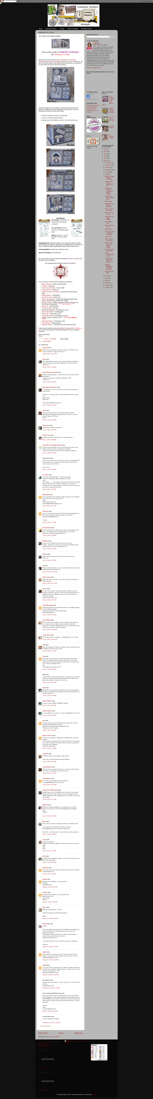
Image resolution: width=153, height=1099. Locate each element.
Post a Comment (45, 1026)
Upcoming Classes (50, 28)
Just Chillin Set (64, 60)
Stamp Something (47, 321)
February (108, 285)
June (106, 275)
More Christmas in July (109, 213)
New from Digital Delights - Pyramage (109, 178)
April (106, 280)
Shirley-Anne (46, 577)
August (107, 172)
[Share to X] (64, 339)
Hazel (44, 359)
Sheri (44, 687)
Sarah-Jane (45, 425)
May (106, 278)
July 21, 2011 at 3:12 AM (49, 405)
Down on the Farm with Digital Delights (108, 245)
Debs (44, 856)
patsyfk (44, 879)
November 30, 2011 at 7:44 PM (51, 988)
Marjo (44, 821)
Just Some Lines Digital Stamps (52, 445)
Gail (43, 720)
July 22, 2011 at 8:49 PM (49, 695)
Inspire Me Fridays (47, 315)
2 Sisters (44, 286)
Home (40, 28)
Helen (44, 907)
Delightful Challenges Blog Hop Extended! (109, 267)
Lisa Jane (45, 474)
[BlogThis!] (62, 339)
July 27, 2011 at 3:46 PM (49, 816)
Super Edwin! (108, 201)
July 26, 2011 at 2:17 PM (49, 799)
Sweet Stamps (46, 323)
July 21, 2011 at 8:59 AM (49, 535)
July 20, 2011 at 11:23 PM (49, 353)
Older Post (79, 1033)
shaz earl (45, 347)
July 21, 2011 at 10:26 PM (49, 572)
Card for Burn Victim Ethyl (109, 239)
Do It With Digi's (47, 308)
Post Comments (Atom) (52, 1036)
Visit (41, 1068)
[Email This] (61, 339)
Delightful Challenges (64, 328)
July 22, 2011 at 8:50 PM (49, 705)
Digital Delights (47, 341)
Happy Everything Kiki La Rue (109, 254)
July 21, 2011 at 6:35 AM (49, 489)
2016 (105, 149)
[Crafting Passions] (88, 97)
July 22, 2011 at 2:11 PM (49, 651)
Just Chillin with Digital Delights (109, 218)
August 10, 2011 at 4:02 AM (50, 918)
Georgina (45, 753)
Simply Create (46, 317)
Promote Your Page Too (92, 99)
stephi (44, 952)
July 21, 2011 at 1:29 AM (49, 367)
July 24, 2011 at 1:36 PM (49, 748)
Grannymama (46, 778)
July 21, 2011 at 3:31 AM (49, 430)
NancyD (97, 43)
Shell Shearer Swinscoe (49, 387)
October (107, 167)
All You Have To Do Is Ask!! (109, 209)
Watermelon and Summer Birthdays (109, 205)
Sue (43, 656)
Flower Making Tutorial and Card (111, 110)
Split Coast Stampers (44, 1043)
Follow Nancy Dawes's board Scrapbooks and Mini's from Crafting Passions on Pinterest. (93, 109)
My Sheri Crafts (46, 302)
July (106, 174)
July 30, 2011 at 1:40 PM (49, 850)
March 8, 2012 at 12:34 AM (50, 1011)
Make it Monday (47, 284)
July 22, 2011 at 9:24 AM (49, 614)
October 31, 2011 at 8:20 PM (50, 974)
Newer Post (42, 1033)
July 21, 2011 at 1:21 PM (49, 560)
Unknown (45, 511)
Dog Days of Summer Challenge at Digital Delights (109, 191)
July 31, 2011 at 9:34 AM (49, 874)
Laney (44, 839)
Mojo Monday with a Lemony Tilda (109, 198)
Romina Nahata (47, 701)
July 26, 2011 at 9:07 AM (49, 784)
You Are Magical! (111, 126)
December (108, 162)
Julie (43, 644)
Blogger (94, 1094)
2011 (105, 160)
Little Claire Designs (48, 299)
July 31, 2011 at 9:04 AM (49, 862)
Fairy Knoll (45, 313)
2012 (105, 158)
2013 (105, 156)
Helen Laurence (47, 735)
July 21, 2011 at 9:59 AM (49, 548)
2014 (105, 153)
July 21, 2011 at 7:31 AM (49, 505)
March (107, 282)
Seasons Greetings (55, 61)
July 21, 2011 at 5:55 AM (49, 469)
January (107, 287)
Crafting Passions (90, 94)
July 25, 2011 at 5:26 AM (49, 773)
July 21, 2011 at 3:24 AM (49, 420)
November (108, 165)
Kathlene (45, 541)
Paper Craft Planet (43, 1046)
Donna (44, 588)
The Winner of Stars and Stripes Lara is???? (109, 260)
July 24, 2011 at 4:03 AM (49, 730)
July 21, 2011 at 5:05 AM (49, 453)
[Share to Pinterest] (67, 339)
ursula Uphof (46, 620)
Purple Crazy (46, 435)
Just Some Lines (47, 297)
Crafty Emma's (46, 290)
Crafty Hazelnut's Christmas (50, 291)
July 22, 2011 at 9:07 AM (49, 600)
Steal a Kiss (108, 236)
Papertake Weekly (47, 324)
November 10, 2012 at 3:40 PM (51, 1022)
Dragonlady (45, 923)
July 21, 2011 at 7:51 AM (49, 522)
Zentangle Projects (86, 28)
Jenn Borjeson (46, 767)
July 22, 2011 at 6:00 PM (49, 669)
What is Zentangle (72, 28)
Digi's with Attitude (47, 312)
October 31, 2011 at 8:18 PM (50, 960)
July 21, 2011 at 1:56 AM (49, 382)
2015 (105, 151)
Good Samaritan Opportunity (109, 250)
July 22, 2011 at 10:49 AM (49, 639)
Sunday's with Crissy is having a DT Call (109, 184)
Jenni (44, 410)
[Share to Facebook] (66, 339)
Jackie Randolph (47, 605)
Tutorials (62, 28)
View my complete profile (94, 67)
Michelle (45, 805)
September (108, 169)
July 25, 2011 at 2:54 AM (49, 761)
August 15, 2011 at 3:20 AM (50, 946)
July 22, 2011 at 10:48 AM (49, 629)
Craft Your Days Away (49, 288)
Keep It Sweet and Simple (50, 372)
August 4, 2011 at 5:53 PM (49, 887)
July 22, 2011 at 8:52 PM (49, 715)
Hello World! (108, 229)
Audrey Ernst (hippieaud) (50, 790)
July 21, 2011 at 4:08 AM (49, 439)
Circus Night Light (108, 222)
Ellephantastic (46, 295)
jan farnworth (46, 527)
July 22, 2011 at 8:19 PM (49, 682)
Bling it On (45, 306)
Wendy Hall (45, 494)
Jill (43, 565)
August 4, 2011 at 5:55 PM (49, 902)
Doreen (44, 554)
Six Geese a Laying (111, 136)
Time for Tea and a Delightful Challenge (109, 233)
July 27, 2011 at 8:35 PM (49, 834)
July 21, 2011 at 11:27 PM (49, 583)
